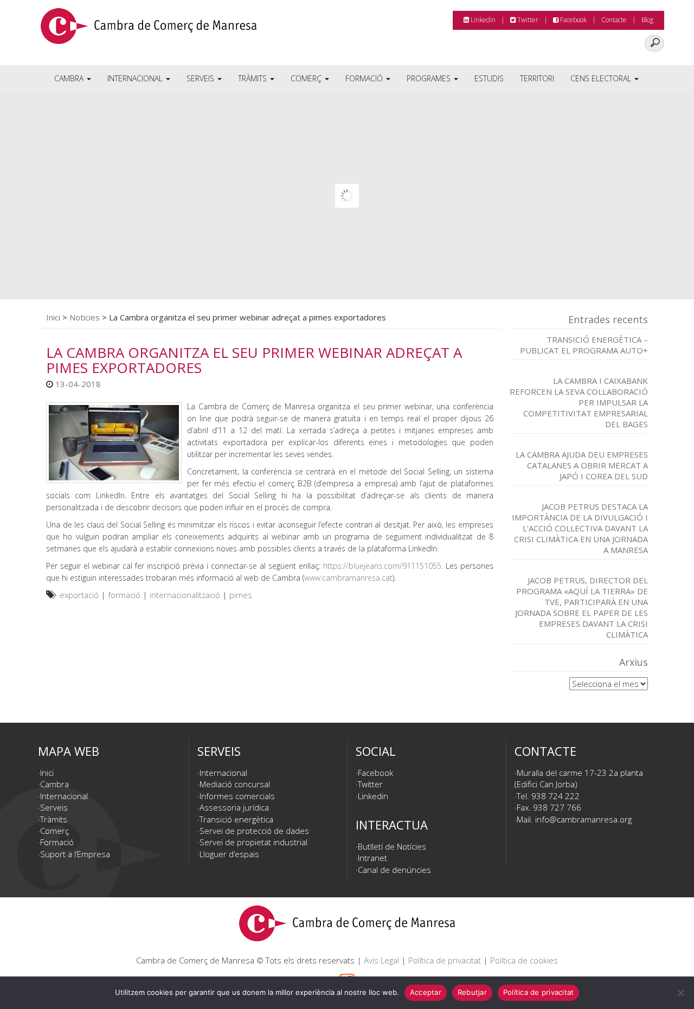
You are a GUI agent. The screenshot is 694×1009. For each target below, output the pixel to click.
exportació (79, 594)
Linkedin (482, 19)
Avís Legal (381, 960)
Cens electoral (601, 78)
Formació (365, 78)
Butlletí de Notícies (392, 846)
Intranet (372, 857)
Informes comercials (237, 796)
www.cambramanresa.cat (348, 578)
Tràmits (253, 78)
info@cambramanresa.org (583, 819)
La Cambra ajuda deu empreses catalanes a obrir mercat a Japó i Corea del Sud (582, 465)
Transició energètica (236, 819)
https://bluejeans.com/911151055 (382, 566)
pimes (240, 594)
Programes (430, 78)
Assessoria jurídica (234, 807)
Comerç (307, 78)
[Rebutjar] (680, 992)
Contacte (614, 19)
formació (124, 594)
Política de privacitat (444, 960)
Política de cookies (524, 960)
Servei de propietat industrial (253, 842)
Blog (647, 19)
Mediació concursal (235, 784)
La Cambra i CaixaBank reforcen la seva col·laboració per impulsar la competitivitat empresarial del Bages (579, 402)
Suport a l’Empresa (75, 854)
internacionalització (185, 594)
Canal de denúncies (394, 869)
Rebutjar (472, 992)
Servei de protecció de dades (254, 830)
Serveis (201, 78)
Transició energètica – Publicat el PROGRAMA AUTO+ (584, 345)
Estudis (489, 78)
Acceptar (425, 992)
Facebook (572, 19)
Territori (537, 78)
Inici (53, 317)
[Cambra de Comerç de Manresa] (148, 29)
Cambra (70, 78)
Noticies (84, 317)
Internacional (136, 78)
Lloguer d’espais (229, 854)
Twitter (527, 19)
